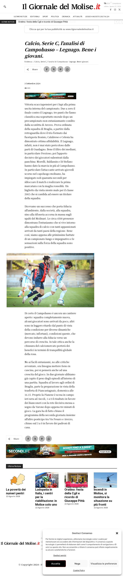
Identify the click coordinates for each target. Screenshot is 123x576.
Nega (77, 563)
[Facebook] (110, 9)
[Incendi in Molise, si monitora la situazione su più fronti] (105, 480)
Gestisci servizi (59, 555)
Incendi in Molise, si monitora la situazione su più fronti (45, 21)
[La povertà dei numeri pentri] (17, 480)
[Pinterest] (60, 69)
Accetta (55, 563)
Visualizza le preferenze (104, 563)
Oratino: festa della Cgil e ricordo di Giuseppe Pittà (74, 495)
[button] (117, 533)
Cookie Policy (79, 570)
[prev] (116, 22)
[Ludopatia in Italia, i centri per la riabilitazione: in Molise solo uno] (46, 480)
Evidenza (28, 61)
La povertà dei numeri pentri (16, 491)
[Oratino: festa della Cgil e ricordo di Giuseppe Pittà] (76, 480)
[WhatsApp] (67, 69)
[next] (121, 22)
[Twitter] (119, 9)
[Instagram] (115, 9)
